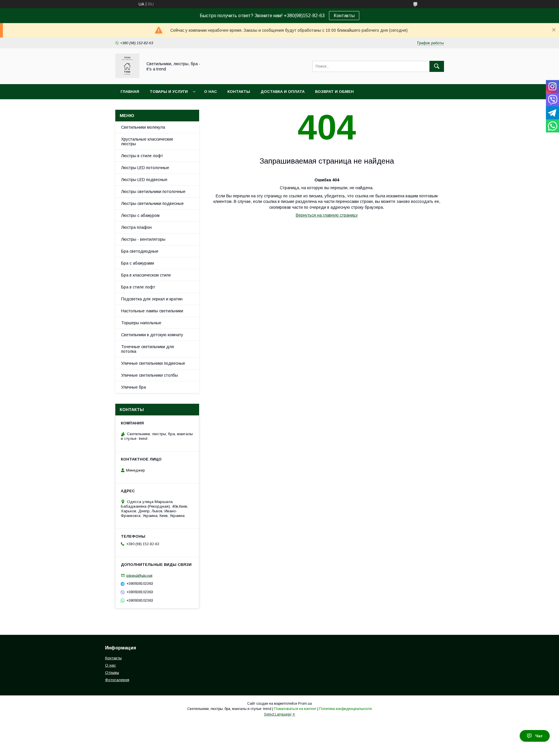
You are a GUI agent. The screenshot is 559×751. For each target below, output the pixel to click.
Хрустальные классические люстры (147, 141)
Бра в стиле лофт (138, 287)
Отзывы (112, 672)
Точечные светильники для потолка (147, 349)
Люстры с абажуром (140, 215)
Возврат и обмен (334, 91)
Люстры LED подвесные (144, 179)
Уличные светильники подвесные (153, 363)
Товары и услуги (169, 91)
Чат (539, 736)
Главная (130, 91)
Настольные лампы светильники (152, 311)
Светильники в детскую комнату (152, 334)
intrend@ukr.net (139, 575)
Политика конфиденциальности (345, 709)
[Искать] (436, 66)
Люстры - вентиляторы (143, 239)
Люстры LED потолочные (145, 167)
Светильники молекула (143, 127)
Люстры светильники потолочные (153, 191)
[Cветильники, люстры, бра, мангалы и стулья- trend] (127, 76)
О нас (210, 91)
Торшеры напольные (141, 322)
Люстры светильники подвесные (152, 203)
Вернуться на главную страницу (327, 215)
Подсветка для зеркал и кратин (152, 299)
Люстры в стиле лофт (142, 155)
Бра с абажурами (137, 263)
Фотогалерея (117, 680)
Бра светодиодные (139, 251)
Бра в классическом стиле (146, 275)
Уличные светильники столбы (149, 375)
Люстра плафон (136, 227)
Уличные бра (133, 387)
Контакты (344, 15)
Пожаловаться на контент (295, 709)
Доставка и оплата (283, 91)
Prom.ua (305, 704)
